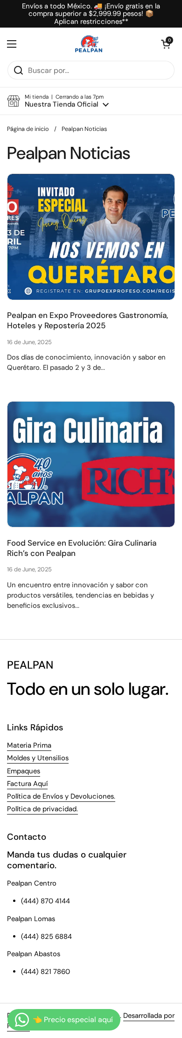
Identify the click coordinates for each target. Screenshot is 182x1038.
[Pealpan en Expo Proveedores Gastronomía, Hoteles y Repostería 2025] (91, 236)
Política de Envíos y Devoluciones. (61, 796)
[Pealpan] (89, 44)
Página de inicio (28, 129)
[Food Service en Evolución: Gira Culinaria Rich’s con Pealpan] (91, 464)
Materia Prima (29, 745)
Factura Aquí (27, 783)
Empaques (23, 771)
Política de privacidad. (42, 809)
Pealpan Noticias (84, 129)
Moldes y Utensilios (38, 758)
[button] (165, 44)
